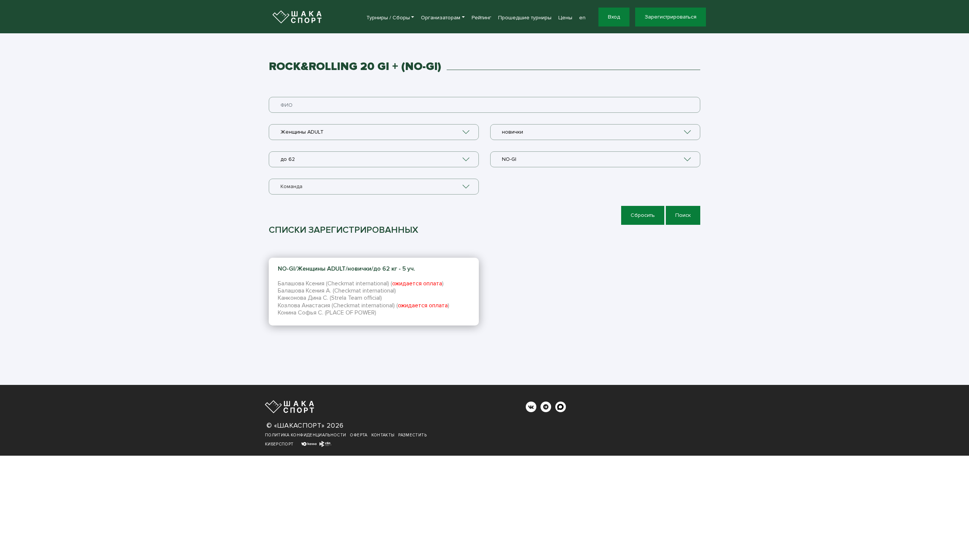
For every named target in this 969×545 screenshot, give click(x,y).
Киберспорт (279, 444)
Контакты (383, 435)
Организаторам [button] (440, 17)
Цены (565, 17)
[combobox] (374, 132)
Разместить (412, 435)
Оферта (358, 435)
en (582, 17)
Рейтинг (481, 17)
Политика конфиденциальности (305, 435)
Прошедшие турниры (524, 17)
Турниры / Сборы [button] (388, 17)
